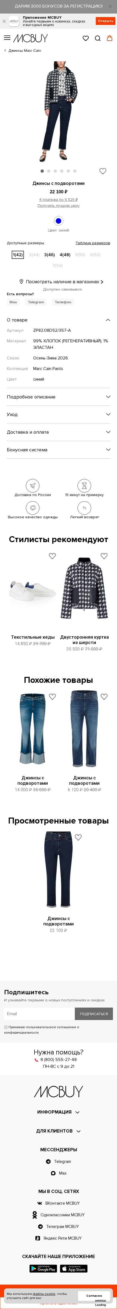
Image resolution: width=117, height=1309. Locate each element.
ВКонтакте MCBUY (62, 1203)
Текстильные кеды (33, 637)
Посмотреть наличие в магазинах (62, 282)
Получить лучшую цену (58, 205)
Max (13, 302)
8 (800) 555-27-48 (59, 1059)
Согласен (94, 1296)
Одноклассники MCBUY (63, 1214)
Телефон (63, 302)
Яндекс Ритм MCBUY (63, 1238)
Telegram (36, 302)
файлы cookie (44, 1294)
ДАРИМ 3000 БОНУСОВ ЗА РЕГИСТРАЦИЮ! (59, 6)
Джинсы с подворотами (32, 780)
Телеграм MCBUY (62, 1226)
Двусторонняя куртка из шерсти (84, 639)
